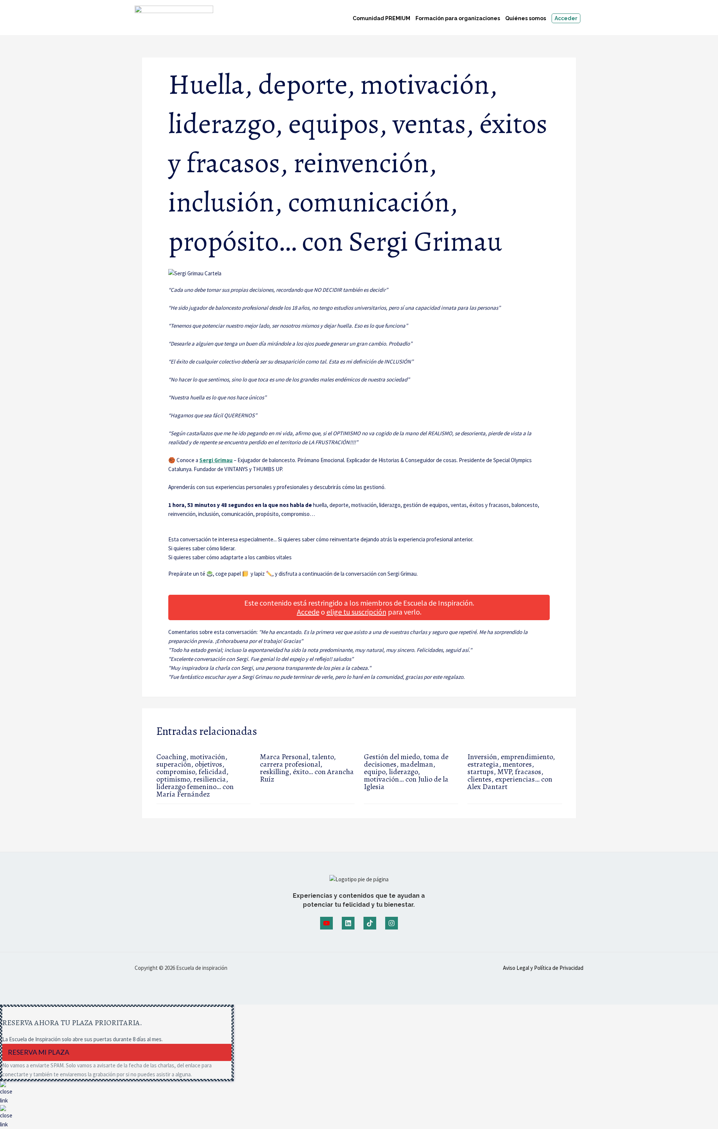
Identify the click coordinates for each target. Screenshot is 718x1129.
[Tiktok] (369, 923)
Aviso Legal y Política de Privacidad (543, 967)
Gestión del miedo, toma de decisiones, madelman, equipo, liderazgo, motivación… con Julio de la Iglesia (406, 772)
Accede (308, 611)
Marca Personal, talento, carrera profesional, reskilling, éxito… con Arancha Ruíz (307, 768)
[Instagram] (391, 923)
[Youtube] (326, 923)
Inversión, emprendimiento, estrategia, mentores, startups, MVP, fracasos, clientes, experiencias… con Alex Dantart (511, 772)
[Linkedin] (348, 923)
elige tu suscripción (356, 611)
